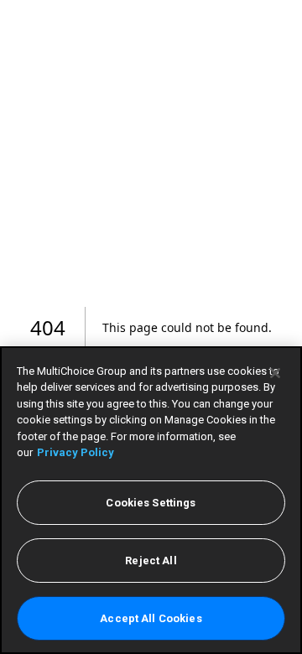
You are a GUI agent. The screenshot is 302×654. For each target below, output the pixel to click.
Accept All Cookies (150, 618)
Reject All (150, 560)
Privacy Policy (75, 452)
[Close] (275, 373)
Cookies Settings (150, 502)
